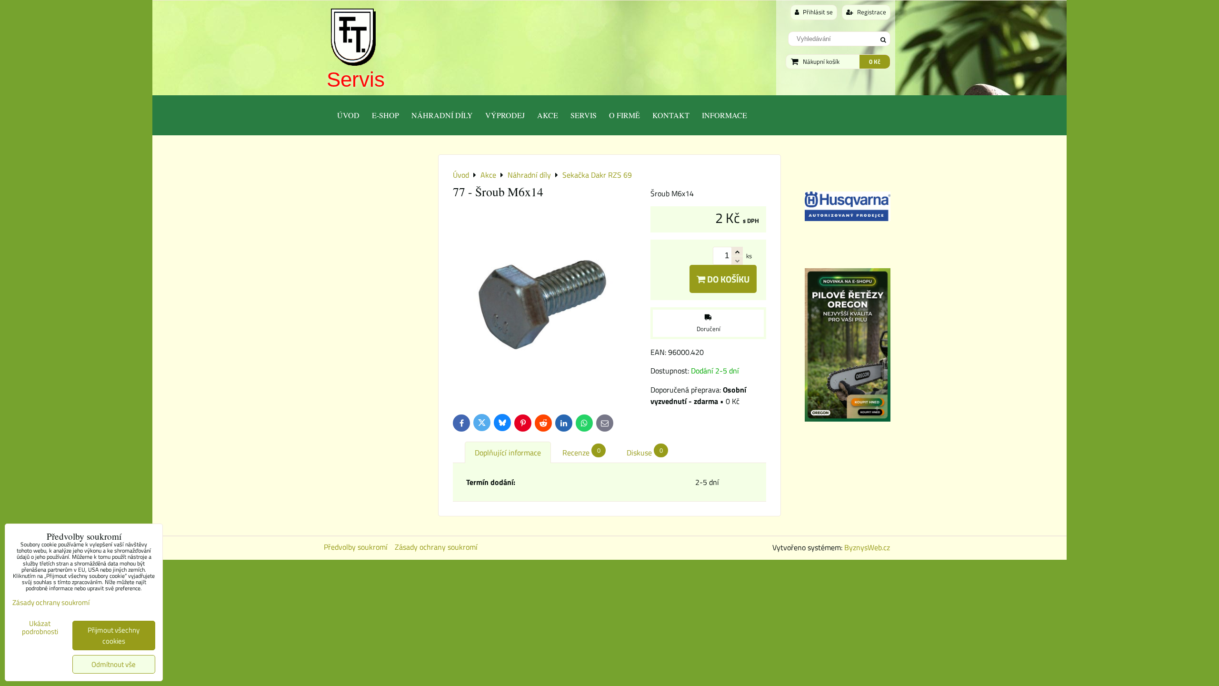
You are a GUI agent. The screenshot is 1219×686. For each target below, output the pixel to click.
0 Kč (874, 61)
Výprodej (505, 115)
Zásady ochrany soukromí (436, 547)
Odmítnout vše (113, 664)
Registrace (871, 12)
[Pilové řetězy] (847, 418)
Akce (547, 115)
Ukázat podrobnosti (40, 628)
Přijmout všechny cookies (114, 635)
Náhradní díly (442, 115)
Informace (724, 115)
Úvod (348, 115)
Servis (356, 79)
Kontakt (670, 115)
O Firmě (624, 115)
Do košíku (727, 279)
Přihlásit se (817, 12)
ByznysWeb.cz (867, 547)
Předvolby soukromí (356, 547)
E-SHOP (385, 115)
